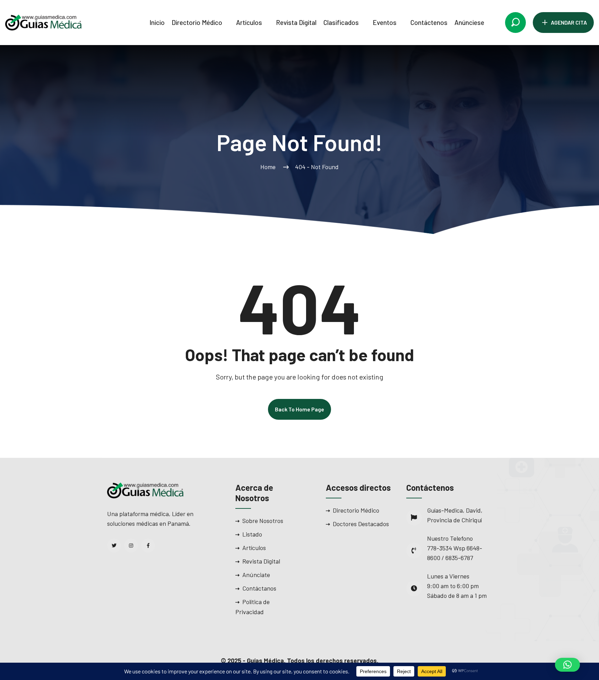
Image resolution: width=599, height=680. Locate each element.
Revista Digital (296, 22)
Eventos (385, 22)
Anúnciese (469, 22)
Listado (252, 534)
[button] (567, 665)
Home (269, 167)
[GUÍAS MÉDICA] (43, 22)
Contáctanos (259, 588)
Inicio (157, 22)
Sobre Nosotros (262, 520)
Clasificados (341, 22)
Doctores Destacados (361, 524)
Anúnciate (256, 574)
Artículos (249, 22)
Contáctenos (429, 22)
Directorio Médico (197, 22)
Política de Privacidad (252, 607)
